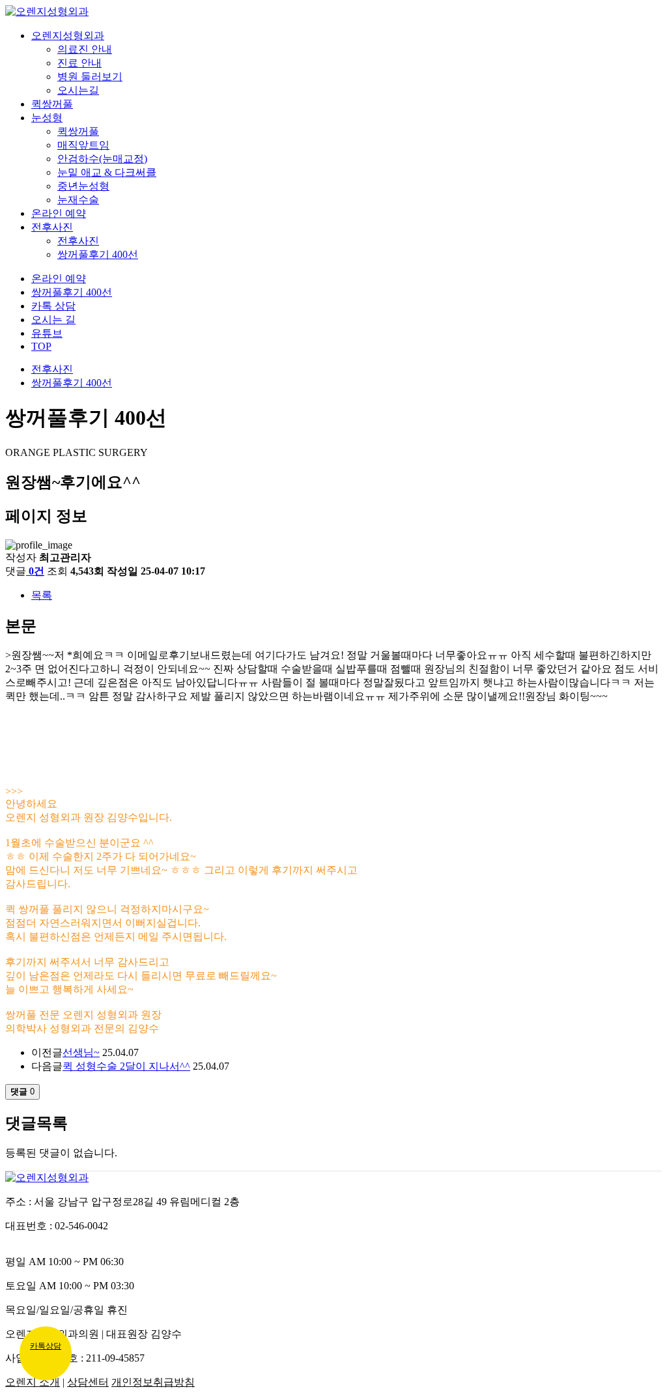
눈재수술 (78, 199)
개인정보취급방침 (153, 1382)
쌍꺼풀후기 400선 (97, 254)
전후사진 (52, 227)
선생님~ (81, 1052)
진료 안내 (79, 62)
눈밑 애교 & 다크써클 (106, 172)
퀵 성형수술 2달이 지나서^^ (126, 1066)
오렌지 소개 (32, 1382)
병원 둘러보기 (89, 76)
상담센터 (88, 1382)
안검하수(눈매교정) (102, 158)
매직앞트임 (83, 144)
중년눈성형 (83, 186)
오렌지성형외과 (67, 35)
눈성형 (47, 117)
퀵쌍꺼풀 (52, 103)
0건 (36, 571)
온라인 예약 (58, 213)
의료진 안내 (84, 49)
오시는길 (78, 90)
